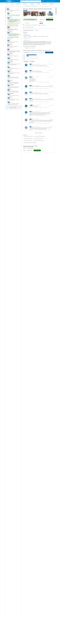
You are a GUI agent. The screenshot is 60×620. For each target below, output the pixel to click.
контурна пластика (35, 36)
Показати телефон (49, 19)
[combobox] (26, 61)
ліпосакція (25, 33)
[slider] (25, 10)
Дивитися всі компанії (13, 107)
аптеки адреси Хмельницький (28, 138)
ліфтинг (47, 36)
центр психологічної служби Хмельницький (30, 142)
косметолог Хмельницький (27, 140)
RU (44, 1)
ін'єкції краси (29, 36)
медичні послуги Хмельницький (28, 136)
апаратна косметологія (42, 36)
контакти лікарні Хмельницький (38, 138)
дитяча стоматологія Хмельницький (40, 136)
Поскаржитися (46, 66)
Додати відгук (49, 52)
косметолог (25, 36)
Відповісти (31, 66)
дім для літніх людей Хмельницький (38, 140)
